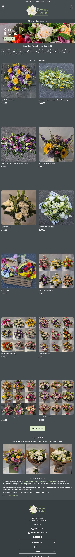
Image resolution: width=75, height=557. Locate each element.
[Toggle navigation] (3, 6)
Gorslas (16, 50)
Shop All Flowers (37, 428)
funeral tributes (25, 483)
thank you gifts (51, 481)
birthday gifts (27, 481)
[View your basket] (71, 7)
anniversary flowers (38, 481)
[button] (31, 479)
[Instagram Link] (37, 537)
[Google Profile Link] (40, 537)
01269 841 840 (42, 21)
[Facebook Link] (34, 537)
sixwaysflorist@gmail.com (39, 532)
